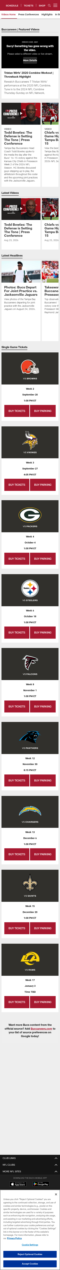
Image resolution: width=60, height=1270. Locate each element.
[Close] (56, 1194)
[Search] (49, 5)
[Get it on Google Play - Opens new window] (41, 1186)
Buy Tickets (16, 410)
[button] (30, 60)
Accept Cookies (30, 1263)
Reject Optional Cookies (30, 1254)
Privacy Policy (14, 1238)
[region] (30, 1230)
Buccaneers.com (41, 1028)
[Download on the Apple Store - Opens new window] (18, 1184)
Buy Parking (43, 410)
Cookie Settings (30, 1244)
